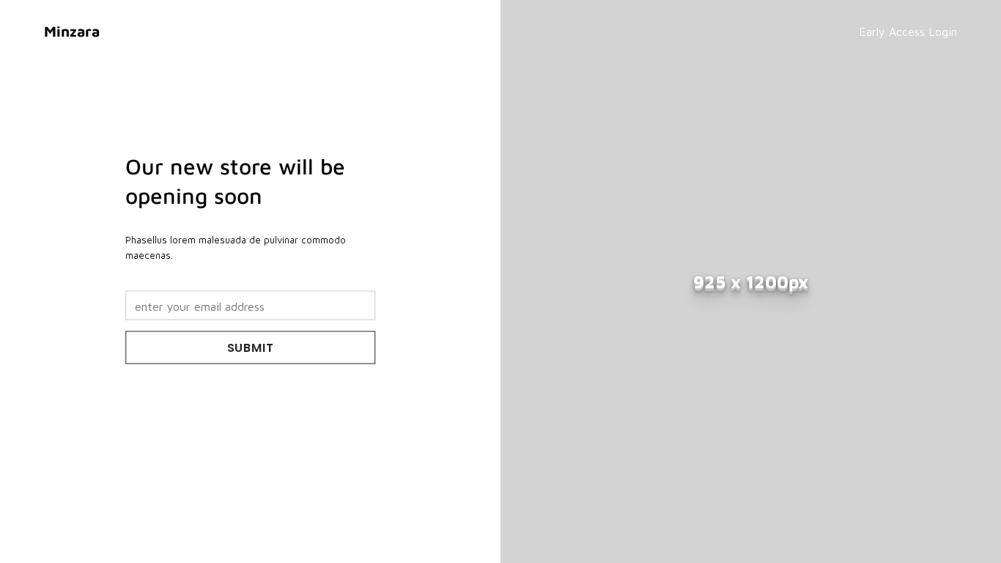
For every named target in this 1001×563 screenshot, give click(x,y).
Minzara (72, 31)
